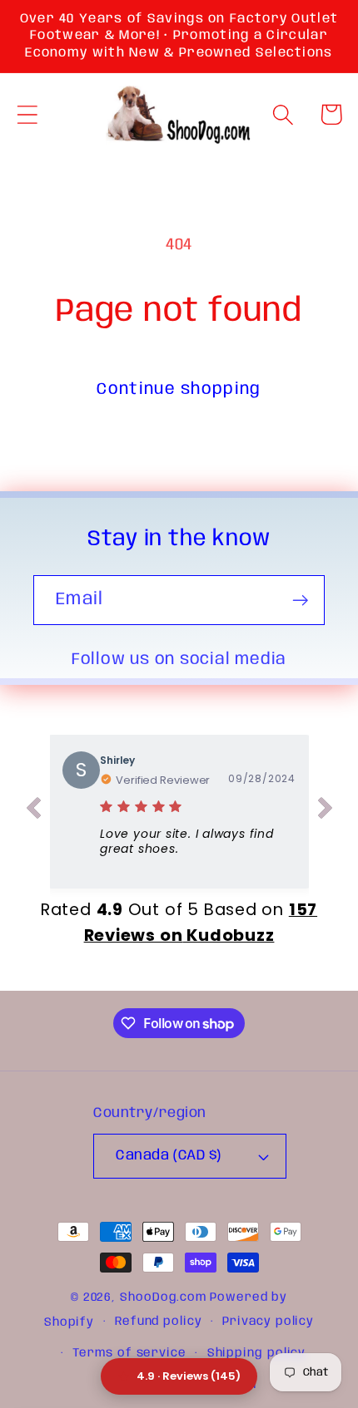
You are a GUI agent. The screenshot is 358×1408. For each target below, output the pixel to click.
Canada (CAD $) (168, 1156)
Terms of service (129, 1353)
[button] (27, 114)
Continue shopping (179, 389)
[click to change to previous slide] (33, 811)
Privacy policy (268, 1321)
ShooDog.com (163, 1297)
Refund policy (158, 1321)
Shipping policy (256, 1353)
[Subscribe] (300, 600)
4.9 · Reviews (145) (189, 1376)
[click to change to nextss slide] (325, 811)
